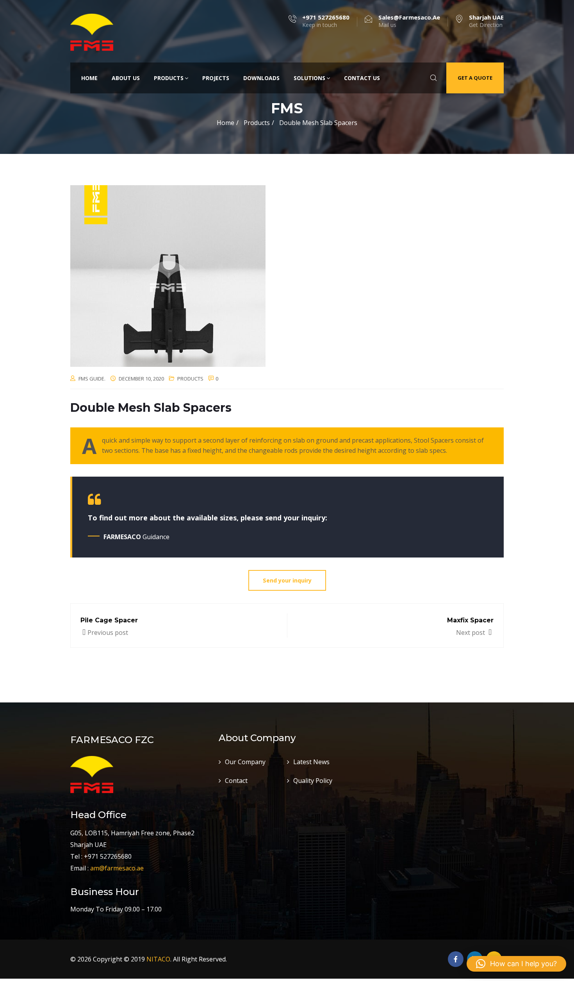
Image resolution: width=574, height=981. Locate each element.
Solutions (309, 78)
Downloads (261, 78)
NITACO (158, 959)
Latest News (311, 762)
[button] (516, 964)
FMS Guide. (91, 378)
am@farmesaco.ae (117, 868)
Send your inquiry (287, 580)
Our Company (245, 762)
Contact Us (362, 78)
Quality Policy (312, 780)
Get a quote (475, 77)
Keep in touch (325, 21)
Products (169, 78)
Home (89, 78)
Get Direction (486, 21)
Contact (236, 780)
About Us (126, 78)
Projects (215, 78)
